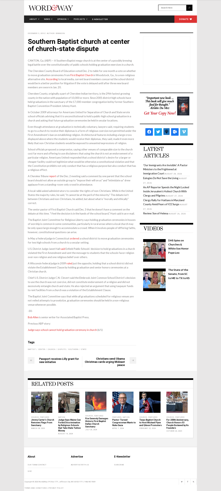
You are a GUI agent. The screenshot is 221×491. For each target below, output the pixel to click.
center (41, 349)
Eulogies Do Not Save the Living (160, 178)
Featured (44, 417)
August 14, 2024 (65, 434)
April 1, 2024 (118, 428)
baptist (32, 349)
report (52, 176)
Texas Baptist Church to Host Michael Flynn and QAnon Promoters (150, 422)
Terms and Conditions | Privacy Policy (44, 488)
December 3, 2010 (36, 33)
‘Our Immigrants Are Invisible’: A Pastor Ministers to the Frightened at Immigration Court (165, 169)
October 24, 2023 (174, 431)
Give (30, 471)
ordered (74, 238)
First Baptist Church (81, 75)
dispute (62, 349)
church (51, 349)
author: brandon (56, 33)
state (83, 349)
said (62, 248)
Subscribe (119, 465)
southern (73, 349)
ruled (69, 263)
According (52, 79)
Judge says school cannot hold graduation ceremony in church (62, 329)
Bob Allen (33, 317)
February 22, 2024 (147, 428)
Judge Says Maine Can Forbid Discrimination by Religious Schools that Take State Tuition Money (69, 425)
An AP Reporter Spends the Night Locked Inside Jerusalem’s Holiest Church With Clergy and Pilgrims (166, 191)
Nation (61, 417)
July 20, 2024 (91, 430)
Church (35, 417)
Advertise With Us (80, 465)
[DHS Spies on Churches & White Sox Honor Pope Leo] (154, 260)
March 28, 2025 (38, 428)
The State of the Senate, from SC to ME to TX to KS (179, 273)
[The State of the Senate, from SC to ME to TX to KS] (154, 290)
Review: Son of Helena (155, 213)
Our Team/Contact (37, 465)
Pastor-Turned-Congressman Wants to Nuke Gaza (124, 422)
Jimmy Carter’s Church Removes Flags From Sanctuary (42, 422)
